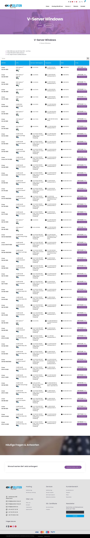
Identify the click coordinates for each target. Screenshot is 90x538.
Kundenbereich (70, 490)
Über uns (28, 502)
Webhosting (29, 490)
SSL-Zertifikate (49, 507)
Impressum (29, 507)
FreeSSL (48, 509)
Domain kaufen (50, 492)
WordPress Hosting (31, 492)
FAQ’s (67, 494)
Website (76, 6)
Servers (67, 6)
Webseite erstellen (50, 497)
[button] (84, 2)
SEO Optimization (50, 494)
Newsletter (69, 497)
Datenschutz (29, 509)
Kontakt (83, 6)
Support (68, 492)
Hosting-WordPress (57, 6)
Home (47, 6)
